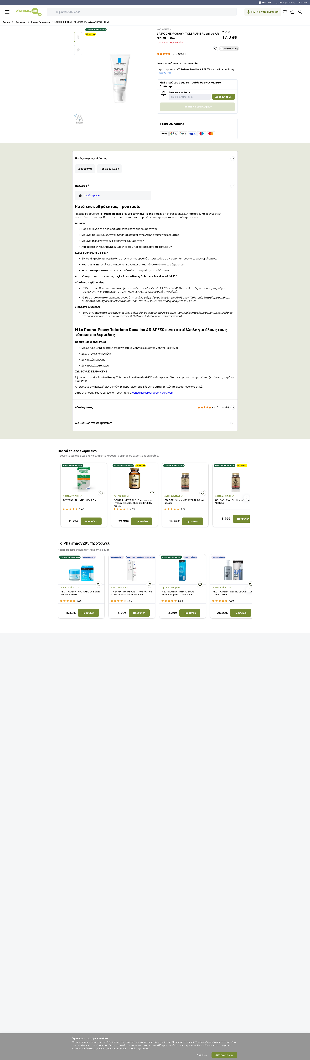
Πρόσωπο (20, 22)
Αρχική (6, 22)
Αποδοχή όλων (224, 1055)
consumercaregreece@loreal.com (152, 392)
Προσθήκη (91, 521)
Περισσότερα (164, 72)
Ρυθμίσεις (202, 1055)
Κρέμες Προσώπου (40, 22)
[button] (49, 10)
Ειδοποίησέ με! (223, 96)
